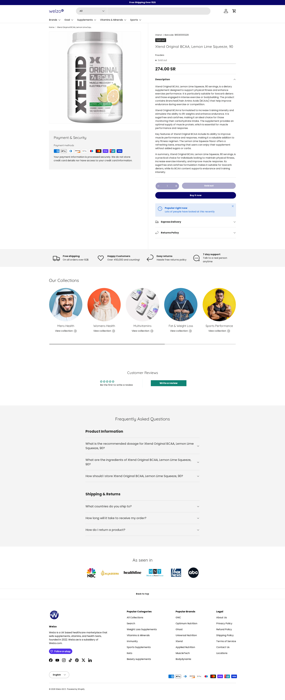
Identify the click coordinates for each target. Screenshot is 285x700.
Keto (129, 653)
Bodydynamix (183, 659)
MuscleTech (183, 653)
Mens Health (65, 326)
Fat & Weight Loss (181, 326)
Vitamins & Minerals (111, 20)
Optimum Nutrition (186, 623)
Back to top (142, 593)
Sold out (209, 185)
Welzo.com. (55, 643)
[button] (234, 11)
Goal (67, 20)
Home (51, 27)
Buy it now (195, 195)
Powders (159, 55)
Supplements (85, 20)
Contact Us (222, 647)
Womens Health (104, 326)
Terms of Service (226, 641)
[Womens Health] (104, 304)
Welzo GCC (61, 689)
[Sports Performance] (219, 304)
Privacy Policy (224, 623)
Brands (53, 20)
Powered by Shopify (76, 689)
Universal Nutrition (186, 635)
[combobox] (143, 11)
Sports (134, 20)
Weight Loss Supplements (142, 629)
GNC (178, 617)
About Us (221, 617)
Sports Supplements (139, 647)
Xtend (158, 34)
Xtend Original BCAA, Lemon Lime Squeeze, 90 (75, 27)
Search (131, 623)
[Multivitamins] (142, 304)
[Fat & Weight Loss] (180, 304)
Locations (221, 653)
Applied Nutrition (185, 647)
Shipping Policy (225, 635)
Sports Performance (219, 326)
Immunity (132, 641)
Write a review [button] (169, 383)
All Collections (135, 617)
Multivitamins (142, 326)
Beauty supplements (139, 659)
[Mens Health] (65, 304)
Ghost (179, 629)
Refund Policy (224, 629)
